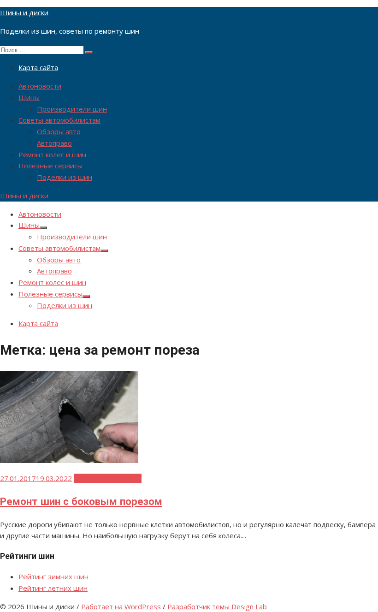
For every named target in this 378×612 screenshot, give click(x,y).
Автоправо (54, 143)
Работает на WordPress (121, 606)
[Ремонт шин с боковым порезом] (69, 460)
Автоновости (39, 85)
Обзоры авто (59, 131)
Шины (29, 97)
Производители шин (72, 108)
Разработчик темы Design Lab (217, 606)
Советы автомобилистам (59, 120)
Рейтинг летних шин (53, 588)
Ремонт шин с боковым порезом (81, 501)
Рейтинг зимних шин (53, 576)
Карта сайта (38, 67)
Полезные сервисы (50, 165)
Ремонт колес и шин (52, 154)
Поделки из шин (64, 177)
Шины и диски (24, 12)
